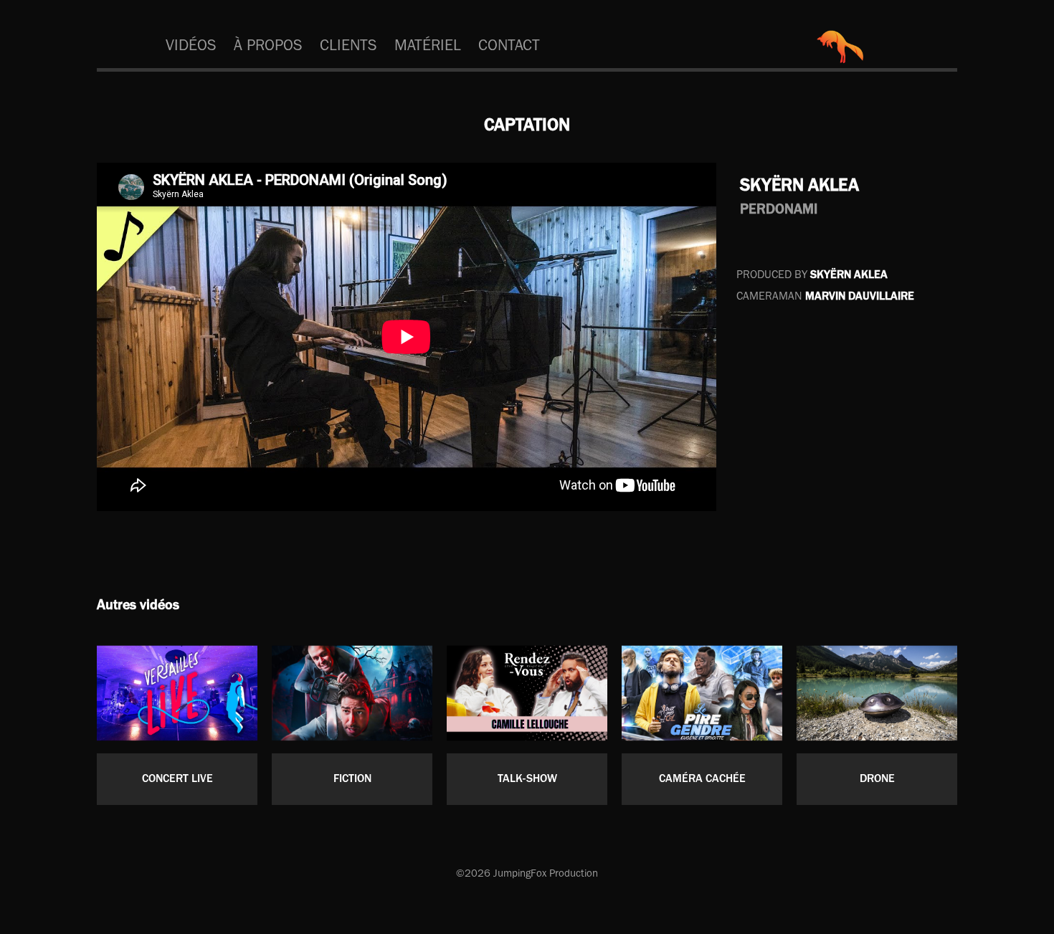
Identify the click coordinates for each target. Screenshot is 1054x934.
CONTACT (509, 44)
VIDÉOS (191, 44)
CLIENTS (348, 44)
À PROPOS (268, 44)
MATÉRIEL (427, 44)
